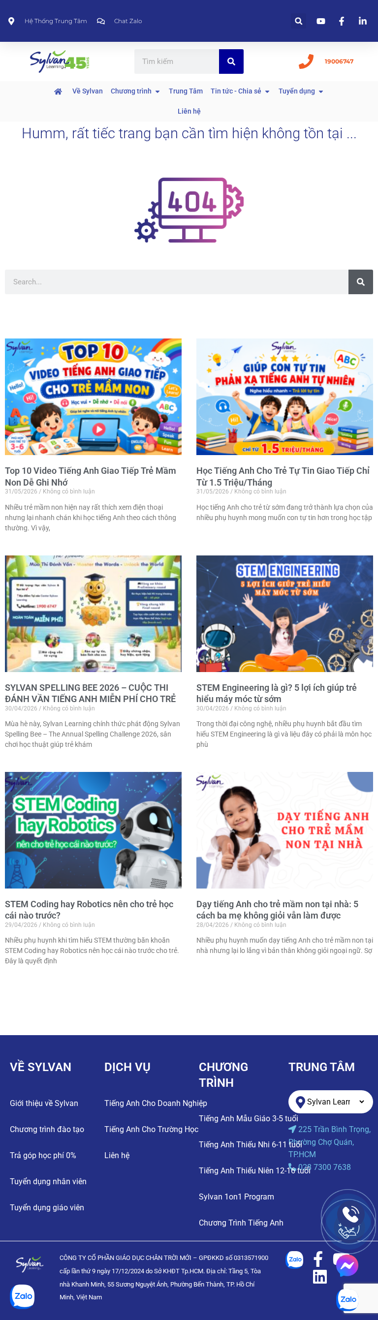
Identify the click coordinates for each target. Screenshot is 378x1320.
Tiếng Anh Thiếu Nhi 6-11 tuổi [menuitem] (250, 1144)
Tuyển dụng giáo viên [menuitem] (47, 1207)
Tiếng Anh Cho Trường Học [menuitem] (151, 1129)
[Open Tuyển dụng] (320, 91)
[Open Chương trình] (157, 91)
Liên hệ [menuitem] (116, 1155)
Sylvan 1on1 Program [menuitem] (236, 1196)
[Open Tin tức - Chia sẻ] (267, 91)
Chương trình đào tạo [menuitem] (47, 1129)
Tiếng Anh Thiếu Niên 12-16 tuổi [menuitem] (255, 1170)
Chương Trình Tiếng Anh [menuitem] (241, 1223)
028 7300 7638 (324, 1167)
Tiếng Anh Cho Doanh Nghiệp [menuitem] (155, 1103)
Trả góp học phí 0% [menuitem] (43, 1155)
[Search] (231, 61)
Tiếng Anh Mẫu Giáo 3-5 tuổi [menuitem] (248, 1118)
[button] (298, 21)
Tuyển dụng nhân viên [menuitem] (48, 1181)
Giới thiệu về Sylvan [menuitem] (44, 1103)
